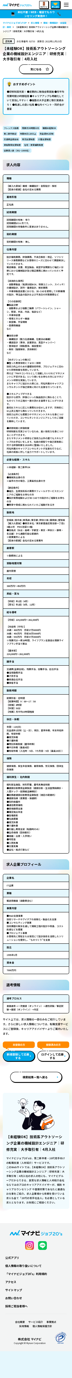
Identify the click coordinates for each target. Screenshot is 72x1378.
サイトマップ (13, 1290)
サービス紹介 (35, 1322)
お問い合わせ (13, 1298)
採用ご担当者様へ (16, 1306)
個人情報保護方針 (42, 1326)
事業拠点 (51, 1322)
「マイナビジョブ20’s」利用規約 (26, 1274)
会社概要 (20, 1322)
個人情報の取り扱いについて (23, 1266)
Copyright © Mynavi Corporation (30, 1343)
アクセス (10, 1282)
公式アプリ (12, 1258)
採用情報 (24, 1326)
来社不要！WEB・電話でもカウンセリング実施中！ (36, 14)
